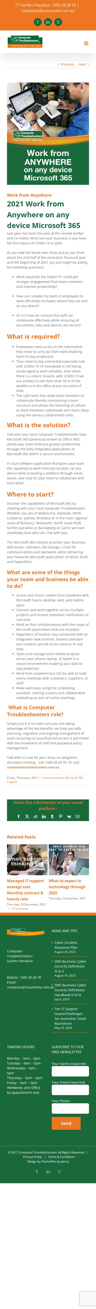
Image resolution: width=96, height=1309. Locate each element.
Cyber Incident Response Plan (66, 945)
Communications (53, 778)
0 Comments (20, 909)
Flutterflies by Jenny (55, 1161)
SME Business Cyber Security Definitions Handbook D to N (70, 990)
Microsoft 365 (74, 778)
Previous (67, 64)
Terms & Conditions (61, 1157)
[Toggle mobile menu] (86, 43)
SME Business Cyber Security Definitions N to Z (70, 966)
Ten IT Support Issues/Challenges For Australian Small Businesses (70, 1016)
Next (82, 64)
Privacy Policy (32, 1157)
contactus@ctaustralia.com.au (48, 10)
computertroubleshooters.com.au (33, 767)
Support (12, 782)
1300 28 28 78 (30, 977)
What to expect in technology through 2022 (67, 886)
